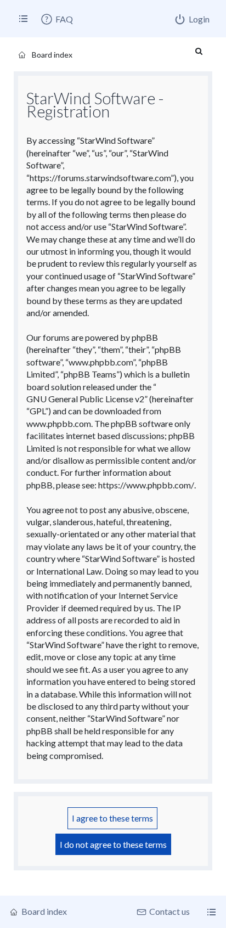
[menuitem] (56, 19)
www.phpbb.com (58, 423)
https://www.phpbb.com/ (146, 485)
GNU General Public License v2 (85, 398)
